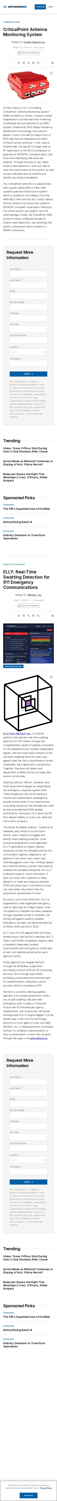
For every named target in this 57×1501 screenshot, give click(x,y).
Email (13, 291)
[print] (52, 62)
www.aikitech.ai (38, 1038)
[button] (5, 7)
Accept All (28, 1495)
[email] (38, 62)
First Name (16, 269)
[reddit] (33, 62)
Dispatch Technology (14, 564)
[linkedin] (23, 62)
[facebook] (19, 62)
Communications (11, 22)
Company (14, 313)
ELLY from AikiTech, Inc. (17, 733)
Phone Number (17, 302)
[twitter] (28, 62)
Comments (15, 358)
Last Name (16, 280)
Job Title (15, 324)
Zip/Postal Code (18, 335)
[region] (28, 1491)
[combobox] (28, 352)
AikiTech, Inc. (34, 595)
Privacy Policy (46, 1488)
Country (15, 347)
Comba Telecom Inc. (34, 42)
